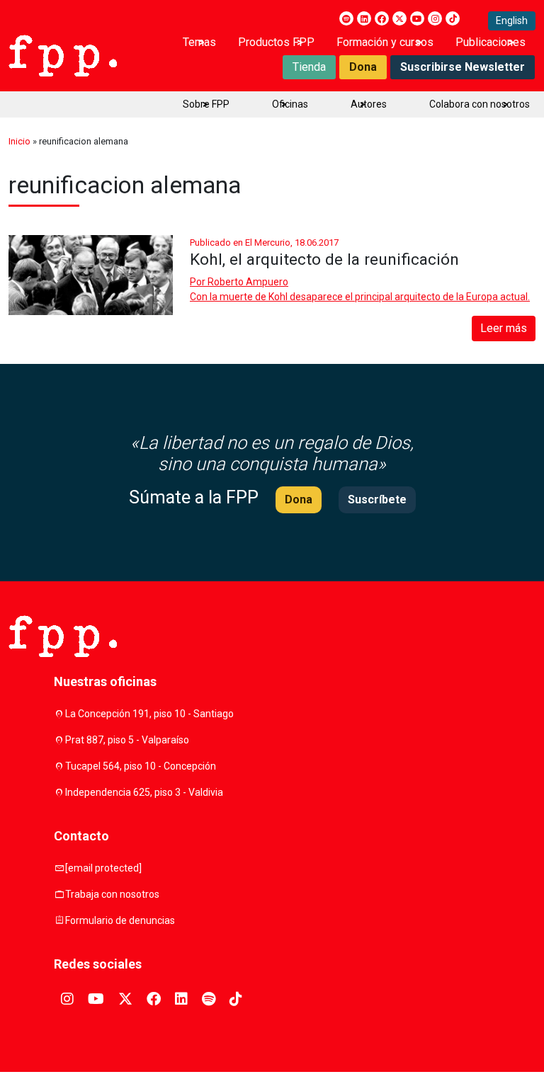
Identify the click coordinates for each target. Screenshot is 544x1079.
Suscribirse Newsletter (462, 67)
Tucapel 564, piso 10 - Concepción (140, 766)
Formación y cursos (385, 42)
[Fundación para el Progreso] (62, 54)
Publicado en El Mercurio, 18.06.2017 (264, 242)
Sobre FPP (206, 104)
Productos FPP (276, 42)
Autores (369, 104)
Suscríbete (377, 499)
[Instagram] (435, 18)
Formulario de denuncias (120, 920)
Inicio (19, 141)
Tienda (309, 67)
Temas (199, 42)
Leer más (503, 328)
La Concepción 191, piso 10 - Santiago (149, 713)
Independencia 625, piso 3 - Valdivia (144, 792)
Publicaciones (490, 42)
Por (239, 281)
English (512, 20)
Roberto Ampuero (248, 281)
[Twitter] (399, 18)
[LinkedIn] (364, 18)
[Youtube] (417, 18)
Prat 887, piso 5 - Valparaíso (127, 740)
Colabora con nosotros (479, 104)
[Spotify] (346, 18)
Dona (363, 67)
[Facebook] (382, 18)
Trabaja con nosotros (112, 894)
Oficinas (290, 104)
